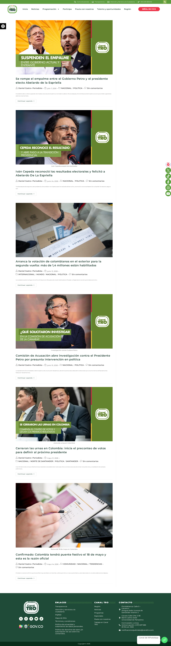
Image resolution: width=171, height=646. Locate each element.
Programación (49, 9)
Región (127, 9)
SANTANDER (72, 461)
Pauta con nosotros (84, 9)
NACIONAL (66, 88)
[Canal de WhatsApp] (164, 640)
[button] (3, 26)
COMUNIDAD (69, 564)
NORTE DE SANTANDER (41, 461)
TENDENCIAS (95, 564)
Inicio (25, 9)
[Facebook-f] (31, 619)
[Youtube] (36, 619)
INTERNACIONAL (26, 274)
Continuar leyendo (27, 100)
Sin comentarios (95, 88)
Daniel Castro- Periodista (30, 88)
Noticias (35, 9)
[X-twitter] (21, 619)
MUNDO (40, 274)
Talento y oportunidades (109, 9)
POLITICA (77, 88)
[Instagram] (26, 619)
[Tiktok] (41, 619)
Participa (67, 9)
